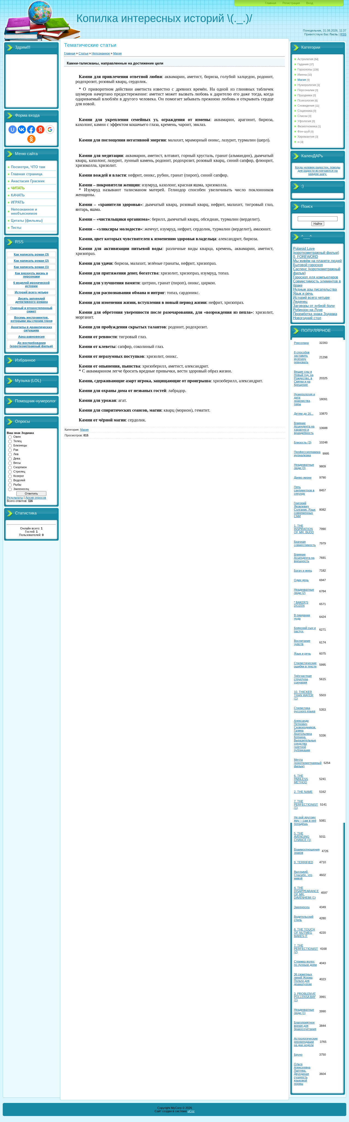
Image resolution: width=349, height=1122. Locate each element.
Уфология (304, 121)
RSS (343, 34)
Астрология (305, 59)
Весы (17, 462)
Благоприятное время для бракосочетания (305, 1026)
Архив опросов (35, 497)
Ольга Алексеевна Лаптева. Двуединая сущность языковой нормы (302, 1073)
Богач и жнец (303, 570)
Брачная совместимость (305, 543)
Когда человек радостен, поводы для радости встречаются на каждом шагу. (317, 170)
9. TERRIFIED (303, 862)
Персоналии (305, 90)
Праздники (304, 95)
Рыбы (17, 484)
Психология (305, 100)
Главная (270, 3)
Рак (15, 449)
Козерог (18, 475)
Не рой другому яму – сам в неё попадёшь (305, 820)
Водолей (19, 480)
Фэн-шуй (303, 131)
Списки (302, 116)
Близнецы (20, 445)
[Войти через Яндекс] (40, 129)
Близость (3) (302, 442)
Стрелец (19, 471)
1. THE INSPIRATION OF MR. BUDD (304, 529)
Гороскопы (304, 69)
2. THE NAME (303, 791)
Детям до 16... (303, 413)
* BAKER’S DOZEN (301, 604)
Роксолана (301, 342)
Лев (16, 454)
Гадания (303, 64)
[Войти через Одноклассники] (31, 139)
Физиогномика (307, 126)
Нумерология (306, 85)
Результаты (15, 497)
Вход (309, 3)
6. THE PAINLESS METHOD (301, 779)
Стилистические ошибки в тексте (305, 664)
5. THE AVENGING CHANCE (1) (302, 837)
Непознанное (101, 53)
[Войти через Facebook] (31, 129)
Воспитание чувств (302, 642)
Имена (302, 74)
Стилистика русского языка (304, 709)
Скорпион (20, 467)
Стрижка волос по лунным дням (305, 963)
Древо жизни (302, 477)
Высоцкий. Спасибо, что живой (303, 875)
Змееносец (21, 489)
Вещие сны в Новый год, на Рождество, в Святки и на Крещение (303, 378)
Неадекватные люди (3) (304, 466)
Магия (117, 53)
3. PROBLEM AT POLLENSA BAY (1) (305, 997)
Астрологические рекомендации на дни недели (306, 1042)
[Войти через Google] (50, 129)
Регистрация (291, 3)
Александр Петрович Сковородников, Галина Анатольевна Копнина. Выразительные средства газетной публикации (305, 735)
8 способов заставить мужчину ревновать (301, 357)
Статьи (83, 53)
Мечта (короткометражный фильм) (307, 763)
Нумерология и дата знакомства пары (304, 399)
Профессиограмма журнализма (307, 453)
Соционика (304, 110)
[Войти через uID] (12, 129)
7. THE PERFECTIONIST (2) (306, 949)
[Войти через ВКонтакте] (22, 129)
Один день (301, 580)
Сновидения (305, 105)
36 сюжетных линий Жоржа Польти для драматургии (303, 979)
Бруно (298, 1054)
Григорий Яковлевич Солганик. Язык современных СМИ (304, 509)
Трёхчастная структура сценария (303, 679)
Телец (17, 441)
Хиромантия (305, 136)
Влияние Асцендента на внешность (304, 558)
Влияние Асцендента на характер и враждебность (304, 427)
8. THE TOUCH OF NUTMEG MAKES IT (304, 933)
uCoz (191, 1111)
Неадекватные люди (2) (304, 591)
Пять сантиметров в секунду (304, 490)
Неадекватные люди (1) (304, 1011)
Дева (16, 458)
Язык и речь (302, 653)
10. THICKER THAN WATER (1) (303, 695)
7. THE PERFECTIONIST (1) (306, 804)
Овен (17, 436)
